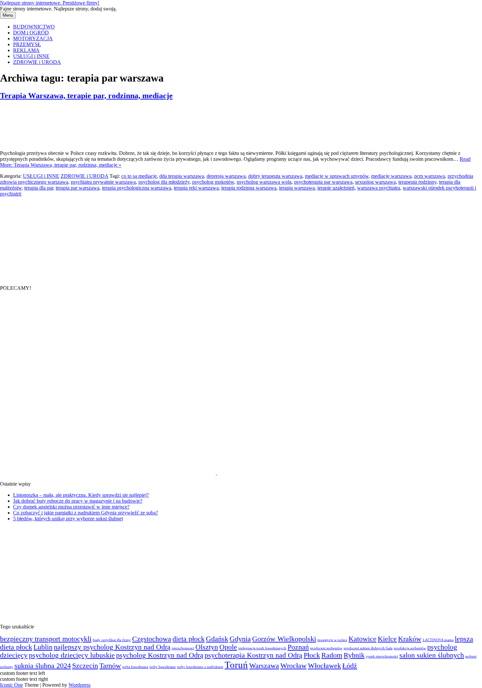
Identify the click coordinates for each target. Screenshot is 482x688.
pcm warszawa (429, 176)
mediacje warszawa (391, 176)
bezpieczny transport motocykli (45, 639)
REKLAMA (26, 50)
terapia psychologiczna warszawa (136, 188)
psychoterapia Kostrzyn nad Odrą (253, 655)
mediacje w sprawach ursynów (337, 176)
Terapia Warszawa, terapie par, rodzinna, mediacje (86, 95)
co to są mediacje (139, 176)
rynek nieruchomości (382, 656)
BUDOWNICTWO (34, 26)
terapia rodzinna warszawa (248, 188)
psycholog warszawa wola (264, 182)
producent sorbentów (326, 648)
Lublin (42, 647)
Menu (8, 15)
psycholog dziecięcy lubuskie (72, 655)
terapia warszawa (297, 188)
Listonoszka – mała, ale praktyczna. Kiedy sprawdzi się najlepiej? (81, 495)
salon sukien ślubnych (431, 655)
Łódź (349, 666)
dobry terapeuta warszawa (275, 176)
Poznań (298, 647)
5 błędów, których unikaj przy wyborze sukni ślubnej (68, 518)
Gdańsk (217, 639)
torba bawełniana (135, 667)
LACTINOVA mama (438, 640)
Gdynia (240, 639)
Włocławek (324, 666)
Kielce (387, 639)
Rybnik (354, 655)
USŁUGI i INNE (31, 56)
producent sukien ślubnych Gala (368, 648)
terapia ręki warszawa (196, 188)
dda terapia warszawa (181, 176)
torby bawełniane (163, 667)
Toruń (236, 665)
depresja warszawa (226, 176)
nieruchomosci (183, 648)
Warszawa (264, 666)
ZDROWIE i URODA (37, 62)
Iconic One (11, 685)
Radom (331, 655)
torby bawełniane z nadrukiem (200, 667)
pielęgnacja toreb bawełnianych (262, 648)
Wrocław (293, 666)
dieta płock (188, 639)
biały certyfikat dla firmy (112, 640)
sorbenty (6, 667)
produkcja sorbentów (410, 648)
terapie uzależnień (335, 188)
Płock (312, 655)
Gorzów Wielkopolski (284, 639)
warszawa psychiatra (378, 188)
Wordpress (79, 685)
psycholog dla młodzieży (164, 182)
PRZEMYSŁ (27, 44)
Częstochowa (151, 639)
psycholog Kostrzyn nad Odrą (159, 655)
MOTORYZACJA (33, 38)
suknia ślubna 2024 (42, 666)
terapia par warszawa (77, 188)
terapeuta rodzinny (417, 182)
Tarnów (110, 666)
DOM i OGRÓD (31, 32)
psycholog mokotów (213, 182)
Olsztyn (206, 647)
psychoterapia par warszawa (323, 182)
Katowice (362, 639)
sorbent (470, 656)
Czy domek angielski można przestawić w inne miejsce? (71, 507)
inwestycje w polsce (332, 640)
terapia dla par (38, 188)
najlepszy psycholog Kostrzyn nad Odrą (112, 647)
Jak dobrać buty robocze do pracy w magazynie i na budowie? (77, 501)
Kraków (409, 639)
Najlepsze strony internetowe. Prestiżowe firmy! (49, 3)
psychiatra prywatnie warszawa (103, 182)
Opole (228, 647)
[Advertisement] (49, 238)
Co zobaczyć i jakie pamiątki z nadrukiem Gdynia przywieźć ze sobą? (85, 512)
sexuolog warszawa (375, 182)
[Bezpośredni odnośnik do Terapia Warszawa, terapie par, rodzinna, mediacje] (33, 142)
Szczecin (85, 666)
